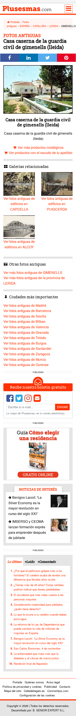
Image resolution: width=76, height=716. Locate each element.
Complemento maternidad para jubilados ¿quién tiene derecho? (38, 607)
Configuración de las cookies (37, 695)
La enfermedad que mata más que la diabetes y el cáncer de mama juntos (36, 656)
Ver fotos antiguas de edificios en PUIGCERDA (57, 204)
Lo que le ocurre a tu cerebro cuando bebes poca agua (40, 616)
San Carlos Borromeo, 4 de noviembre (37, 648)
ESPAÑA (25, 26)
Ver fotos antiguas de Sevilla (24, 316)
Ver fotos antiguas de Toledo (24, 337)
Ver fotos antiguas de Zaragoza (26, 353)
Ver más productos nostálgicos (40, 147)
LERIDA (53, 26)
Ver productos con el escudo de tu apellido (40, 152)
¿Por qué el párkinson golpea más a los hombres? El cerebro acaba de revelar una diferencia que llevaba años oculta (39, 575)
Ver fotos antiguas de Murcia (24, 359)
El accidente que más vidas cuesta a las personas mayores (39, 597)
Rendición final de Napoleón (31, 664)
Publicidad (50, 687)
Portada (15, 22)
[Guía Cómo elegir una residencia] (38, 453)
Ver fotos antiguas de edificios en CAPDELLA (19, 204)
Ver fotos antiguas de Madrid (24, 305)
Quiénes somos (34, 682)
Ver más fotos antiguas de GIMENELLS (32, 272)
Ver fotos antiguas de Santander (27, 348)
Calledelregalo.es (34, 691)
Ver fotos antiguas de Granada (26, 332)
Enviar (62, 407)
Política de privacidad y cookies (22, 687)
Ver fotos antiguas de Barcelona (27, 310)
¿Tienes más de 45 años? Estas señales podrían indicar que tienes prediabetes (39, 587)
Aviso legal (53, 682)
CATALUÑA (39, 26)
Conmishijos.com (57, 691)
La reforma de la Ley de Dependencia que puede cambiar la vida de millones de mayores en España (39, 628)
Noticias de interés (38, 489)
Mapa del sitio (12, 691)
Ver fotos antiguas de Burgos (24, 343)
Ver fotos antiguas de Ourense (26, 364)
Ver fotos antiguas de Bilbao (24, 321)
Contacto (64, 687)
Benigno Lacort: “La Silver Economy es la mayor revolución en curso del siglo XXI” (39, 640)
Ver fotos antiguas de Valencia (26, 326)
